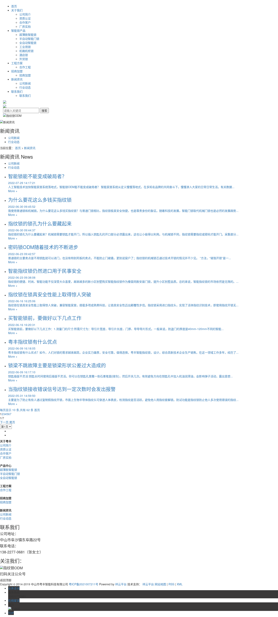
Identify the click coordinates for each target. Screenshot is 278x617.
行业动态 (25, 87)
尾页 (12, 422)
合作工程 (25, 67)
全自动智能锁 (27, 43)
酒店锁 (23, 55)
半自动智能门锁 (29, 39)
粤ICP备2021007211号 (83, 584)
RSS (171, 584)
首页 (14, 6)
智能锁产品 (18, 30)
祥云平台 (121, 584)
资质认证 (25, 18)
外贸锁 (23, 59)
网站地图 (160, 584)
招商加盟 (17, 71)
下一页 (4, 422)
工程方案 (17, 63)
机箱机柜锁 (26, 51)
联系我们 (17, 91)
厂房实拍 (25, 26)
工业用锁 (25, 47)
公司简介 (25, 14)
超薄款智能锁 (27, 34)
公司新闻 (25, 83)
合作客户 (25, 22)
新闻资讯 (17, 79)
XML (180, 584)
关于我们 (17, 10)
